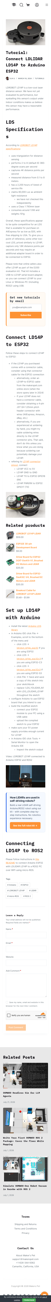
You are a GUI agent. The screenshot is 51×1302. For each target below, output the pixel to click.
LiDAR (32, 890)
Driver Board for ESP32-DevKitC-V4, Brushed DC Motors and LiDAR (29, 577)
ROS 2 (27, 896)
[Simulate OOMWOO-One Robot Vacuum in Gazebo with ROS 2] (25, 1169)
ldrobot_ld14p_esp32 (27, 648)
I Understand (29, 1300)
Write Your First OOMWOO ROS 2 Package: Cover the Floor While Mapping (23, 1141)
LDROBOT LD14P (16, 890)
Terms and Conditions (25, 1228)
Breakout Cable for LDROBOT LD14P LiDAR (28, 592)
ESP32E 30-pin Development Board (26, 545)
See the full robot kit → (25, 825)
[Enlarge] (41, 495)
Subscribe (25, 315)
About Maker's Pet (25, 1255)
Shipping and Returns (25, 1224)
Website (10, 957)
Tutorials (39, 78)
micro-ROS (13, 896)
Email (9, 943)
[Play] (25, 776)
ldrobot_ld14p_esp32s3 (29, 669)
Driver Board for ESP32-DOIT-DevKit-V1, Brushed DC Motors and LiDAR (29, 561)
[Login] (37, 5)
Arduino (11, 885)
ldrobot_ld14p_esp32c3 (29, 658)
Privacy (25, 1233)
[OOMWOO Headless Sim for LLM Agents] (25, 1075)
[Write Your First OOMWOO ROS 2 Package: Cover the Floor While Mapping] (25, 1120)
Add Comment (13, 970)
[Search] (21, 5)
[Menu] (47, 5)
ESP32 (24, 885)
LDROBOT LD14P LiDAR (28, 533)
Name (9, 929)
